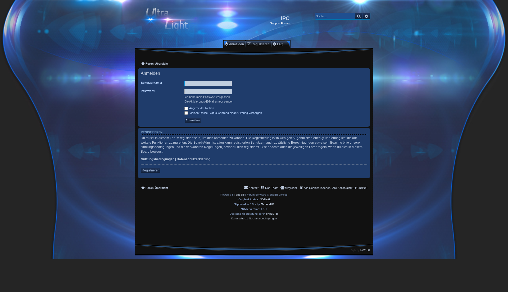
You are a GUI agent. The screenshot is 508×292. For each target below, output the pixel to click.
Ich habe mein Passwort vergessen (207, 97)
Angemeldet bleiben (201, 108)
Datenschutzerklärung (193, 159)
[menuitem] (234, 44)
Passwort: (148, 90)
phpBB (240, 194)
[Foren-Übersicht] (171, 20)
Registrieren (151, 170)
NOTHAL (265, 199)
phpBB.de (272, 213)
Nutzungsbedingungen (157, 159)
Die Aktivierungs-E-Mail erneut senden (208, 101)
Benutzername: (151, 82)
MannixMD (267, 204)
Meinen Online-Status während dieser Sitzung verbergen (225, 112)
